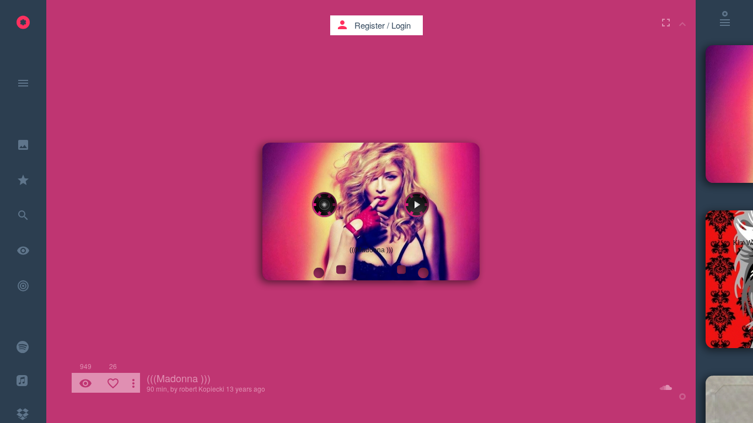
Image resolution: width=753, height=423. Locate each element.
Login (401, 25)
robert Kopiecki (201, 388)
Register (369, 25)
